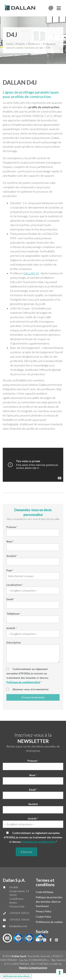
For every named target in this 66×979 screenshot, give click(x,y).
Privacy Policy (43, 911)
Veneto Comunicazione (33, 967)
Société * (11, 555)
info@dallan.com (18, 926)
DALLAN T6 (31, 273)
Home (9, 43)
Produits (20, 43)
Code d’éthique (44, 891)
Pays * (10, 570)
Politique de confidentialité (23, 682)
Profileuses (34, 43)
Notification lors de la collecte (16, 976)
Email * (10, 599)
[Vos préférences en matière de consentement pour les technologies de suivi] (59, 972)
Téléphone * (13, 613)
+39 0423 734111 (19, 912)
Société (33, 804)
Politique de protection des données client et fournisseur (49, 902)
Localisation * (14, 584)
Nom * (10, 541)
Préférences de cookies (49, 921)
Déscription (13, 642)
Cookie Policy (43, 916)
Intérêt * (11, 628)
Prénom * (11, 527)
